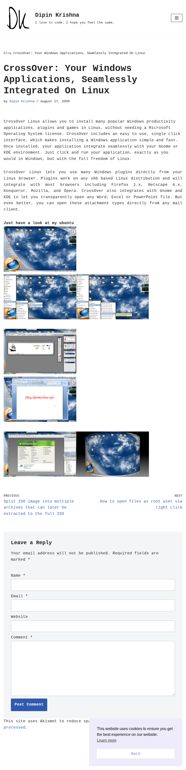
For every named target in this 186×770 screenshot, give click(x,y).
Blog (7, 53)
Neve (65, 764)
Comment (22, 637)
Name (18, 576)
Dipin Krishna (22, 101)
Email (19, 596)
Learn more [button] (106, 740)
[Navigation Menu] (176, 18)
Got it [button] (135, 753)
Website (19, 617)
